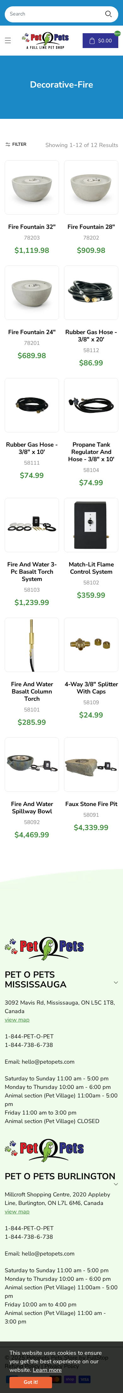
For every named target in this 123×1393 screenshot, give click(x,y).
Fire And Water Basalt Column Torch (32, 691)
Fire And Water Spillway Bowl (32, 808)
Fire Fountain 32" (32, 227)
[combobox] (61, 14)
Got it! (31, 1382)
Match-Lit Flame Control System (91, 568)
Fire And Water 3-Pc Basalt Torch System (32, 571)
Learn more (47, 1370)
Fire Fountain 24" (32, 332)
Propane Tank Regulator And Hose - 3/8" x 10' (91, 452)
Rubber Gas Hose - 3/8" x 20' (91, 336)
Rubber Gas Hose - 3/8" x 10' (32, 448)
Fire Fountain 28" (91, 227)
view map (17, 1019)
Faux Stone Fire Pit (91, 804)
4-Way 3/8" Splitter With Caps (91, 688)
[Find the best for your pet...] (108, 14)
